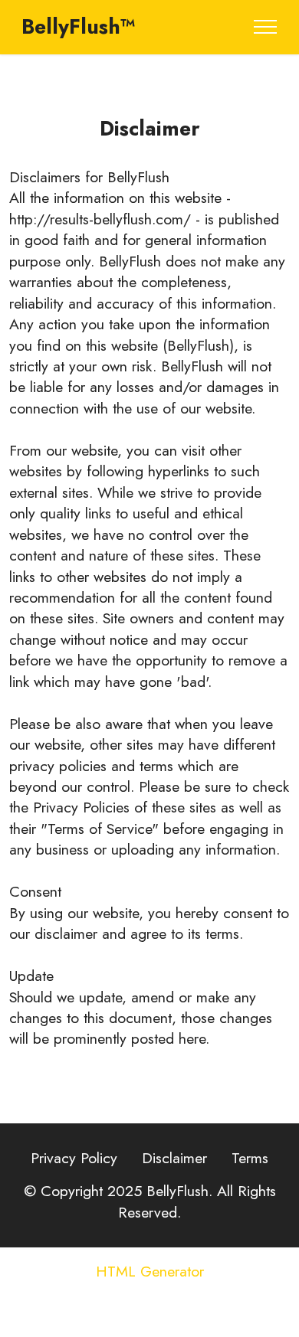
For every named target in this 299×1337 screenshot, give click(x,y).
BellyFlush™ (78, 27)
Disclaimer (174, 1158)
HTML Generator (150, 1272)
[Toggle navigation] (266, 26)
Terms (250, 1158)
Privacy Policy (74, 1158)
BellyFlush (138, 177)
